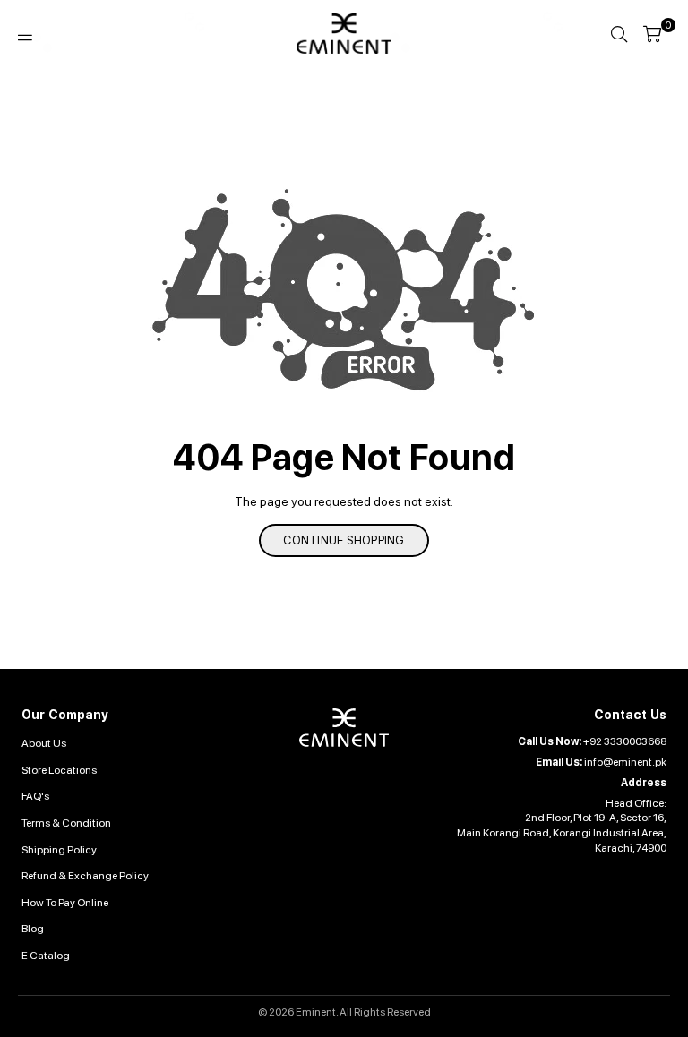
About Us (44, 743)
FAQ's (35, 796)
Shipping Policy (59, 850)
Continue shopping (343, 540)
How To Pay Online (65, 902)
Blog (33, 928)
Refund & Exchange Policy (85, 876)
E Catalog (46, 955)
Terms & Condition (66, 823)
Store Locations (59, 770)
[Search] (619, 34)
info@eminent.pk (625, 762)
